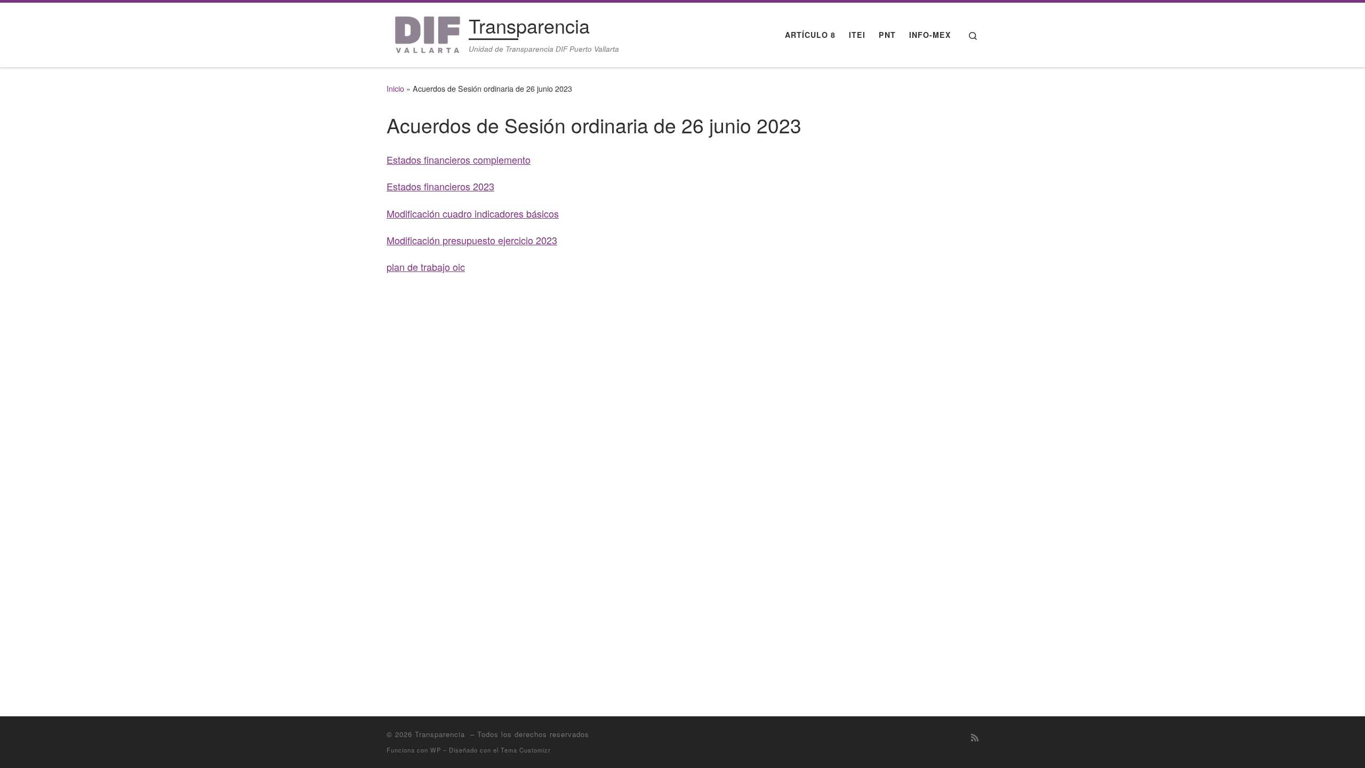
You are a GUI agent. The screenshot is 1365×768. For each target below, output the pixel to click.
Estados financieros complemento (459, 159)
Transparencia (441, 734)
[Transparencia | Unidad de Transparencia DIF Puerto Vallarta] (426, 31)
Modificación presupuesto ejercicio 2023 (472, 240)
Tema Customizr (526, 750)
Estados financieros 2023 (440, 186)
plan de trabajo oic (426, 267)
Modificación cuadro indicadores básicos (473, 213)
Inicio (395, 88)
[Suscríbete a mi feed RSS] (974, 737)
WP (435, 750)
